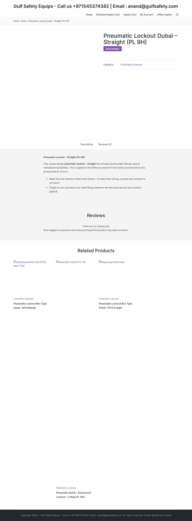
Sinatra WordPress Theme (157, 515)
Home (16, 21)
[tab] (87, 144)
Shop (23, 21)
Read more (31, 295)
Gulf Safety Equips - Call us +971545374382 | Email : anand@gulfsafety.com (96, 6)
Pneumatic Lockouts (131, 64)
